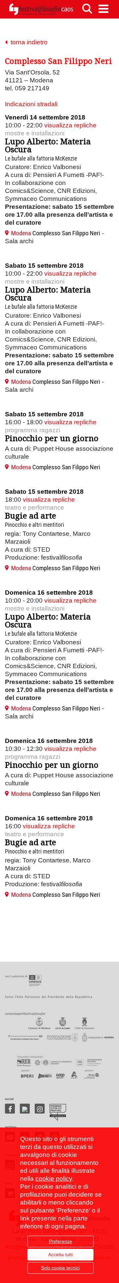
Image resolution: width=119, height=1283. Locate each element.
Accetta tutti (60, 1254)
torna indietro (27, 42)
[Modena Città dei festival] (58, 1112)
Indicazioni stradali (31, 104)
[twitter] (25, 1109)
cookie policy (53, 1178)
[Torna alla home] (41, 9)
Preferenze (60, 1241)
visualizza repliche (70, 125)
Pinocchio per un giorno (52, 438)
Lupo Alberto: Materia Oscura (48, 145)
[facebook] (10, 1109)
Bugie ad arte (30, 515)
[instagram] (40, 1109)
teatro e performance (34, 507)
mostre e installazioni (34, 133)
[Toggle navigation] (103, 9)
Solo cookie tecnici (60, 1267)
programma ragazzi (32, 430)
